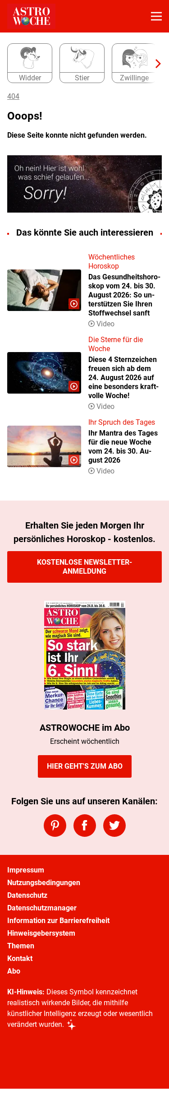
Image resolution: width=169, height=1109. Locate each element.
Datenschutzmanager (42, 908)
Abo (13, 971)
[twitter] (114, 825)
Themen (20, 946)
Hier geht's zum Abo (85, 766)
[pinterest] (55, 825)
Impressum (25, 870)
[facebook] (84, 825)
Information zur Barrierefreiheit (58, 920)
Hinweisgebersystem (41, 933)
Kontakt (19, 958)
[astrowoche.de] (31, 16)
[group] (81, 63)
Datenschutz (27, 895)
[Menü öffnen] (156, 16)
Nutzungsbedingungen (43, 882)
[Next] (154, 63)
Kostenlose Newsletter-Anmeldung (84, 566)
